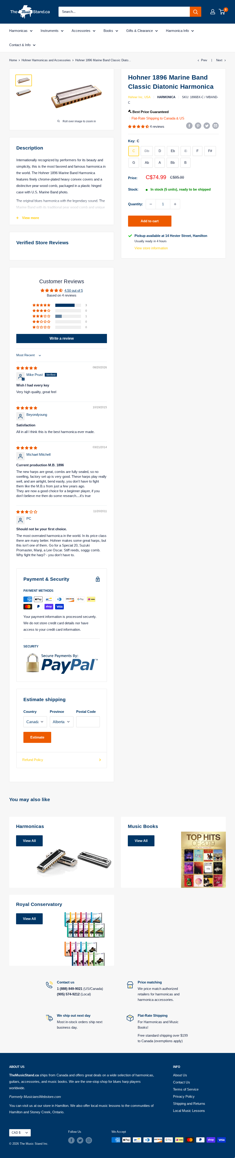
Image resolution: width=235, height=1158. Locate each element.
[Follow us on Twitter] (80, 1140)
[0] (222, 11)
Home (13, 60)
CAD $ (16, 1132)
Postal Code (86, 712)
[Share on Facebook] (189, 125)
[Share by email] (215, 125)
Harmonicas (18, 31)
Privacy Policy (184, 1096)
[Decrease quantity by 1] (151, 204)
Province (57, 712)
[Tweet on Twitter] (207, 125)
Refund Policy (32, 760)
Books (108, 31)
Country (29, 712)
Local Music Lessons (189, 1111)
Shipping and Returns (189, 1103)
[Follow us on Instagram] (89, 1140)
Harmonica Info (177, 31)
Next (219, 60)
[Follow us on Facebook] (71, 1140)
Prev (204, 60)
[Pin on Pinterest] (198, 125)
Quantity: (135, 204)
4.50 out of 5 (73, 290)
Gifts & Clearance (139, 31)
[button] (139, 126)
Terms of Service (186, 1089)
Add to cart (150, 221)
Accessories (81, 31)
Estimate (37, 737)
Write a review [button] (62, 338)
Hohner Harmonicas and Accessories (46, 60)
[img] (26, 368)
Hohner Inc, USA (139, 97)
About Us (180, 1075)
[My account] (212, 11)
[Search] (195, 12)
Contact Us (181, 1082)
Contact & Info (20, 45)
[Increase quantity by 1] (175, 204)
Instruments (50, 31)
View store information (151, 248)
